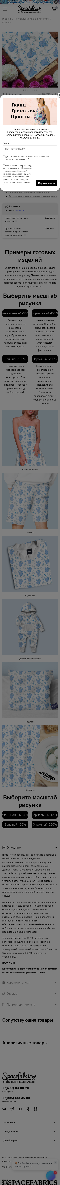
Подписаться (46, 183)
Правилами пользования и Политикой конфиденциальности (17, 171)
